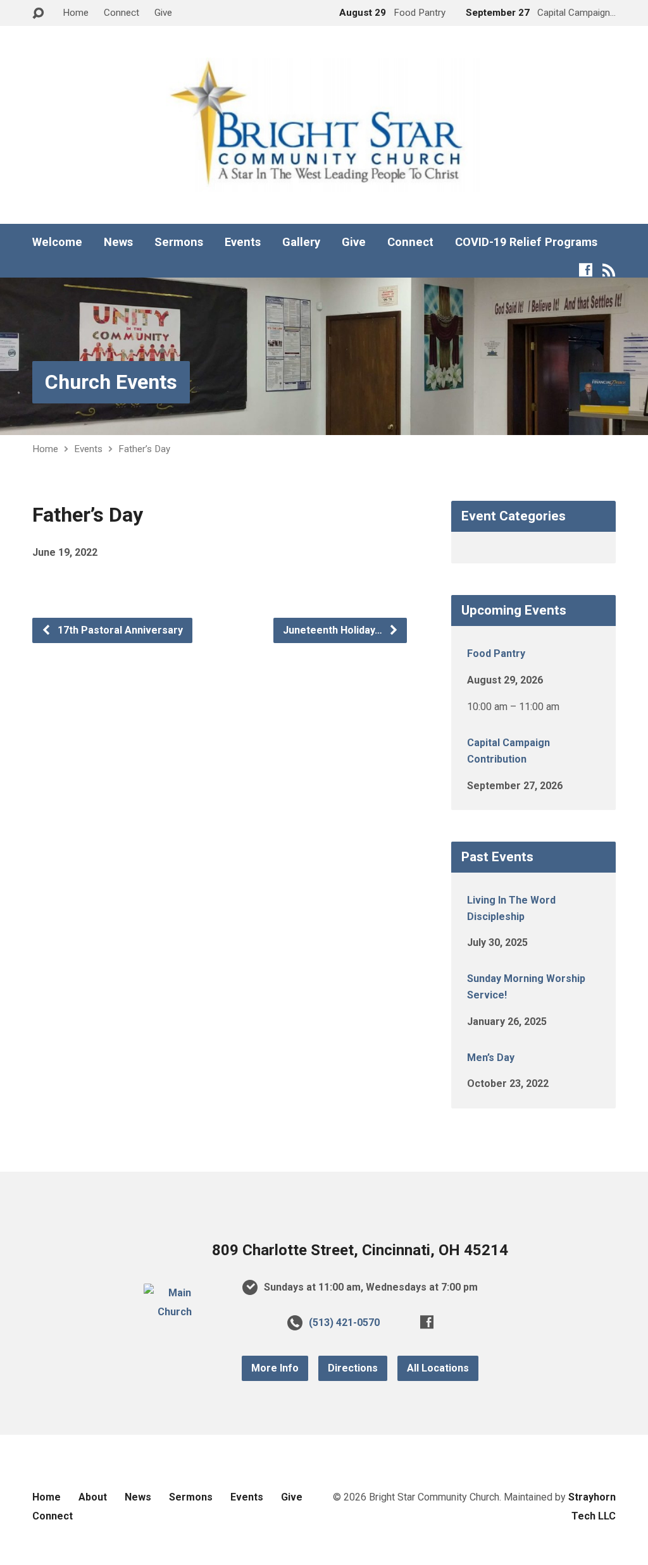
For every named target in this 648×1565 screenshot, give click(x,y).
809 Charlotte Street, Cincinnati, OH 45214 (360, 1250)
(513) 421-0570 (344, 1322)
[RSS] (609, 269)
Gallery (301, 242)
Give (163, 12)
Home (76, 12)
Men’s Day (490, 1058)
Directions (353, 1368)
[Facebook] (585, 269)
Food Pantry (496, 653)
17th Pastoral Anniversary (119, 630)
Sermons (178, 242)
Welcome (57, 242)
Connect (121, 12)
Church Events (111, 382)
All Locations (438, 1368)
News (118, 242)
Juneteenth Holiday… (334, 630)
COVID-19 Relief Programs (526, 242)
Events (243, 242)
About (92, 1497)
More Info (275, 1368)
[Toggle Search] (38, 13)
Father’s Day (144, 449)
